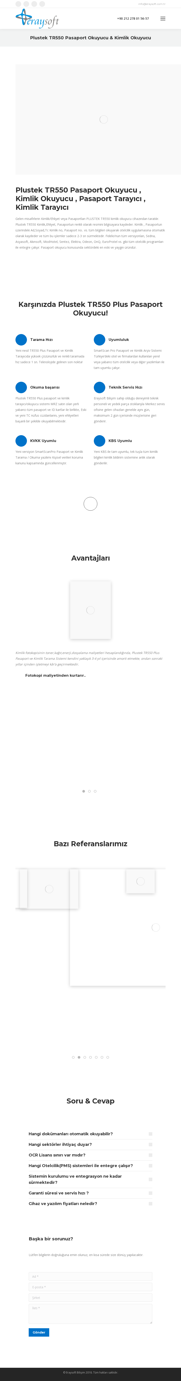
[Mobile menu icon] (163, 18)
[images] (49, 889)
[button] (83, 791)
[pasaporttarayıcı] (90, 610)
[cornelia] (140, 881)
